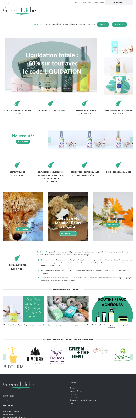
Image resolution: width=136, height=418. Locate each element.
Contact (72, 388)
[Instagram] (7, 401)
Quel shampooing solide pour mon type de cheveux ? (68, 325)
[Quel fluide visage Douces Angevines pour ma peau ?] (23, 309)
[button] (130, 24)
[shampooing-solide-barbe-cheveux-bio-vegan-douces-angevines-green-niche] (118, 38)
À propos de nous (76, 391)
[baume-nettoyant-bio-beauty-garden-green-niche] (118, 76)
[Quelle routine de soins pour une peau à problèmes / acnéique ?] (112, 309)
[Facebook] (4, 401)
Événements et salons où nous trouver (83, 400)
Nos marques (74, 397)
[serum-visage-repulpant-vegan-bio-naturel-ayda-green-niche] (118, 57)
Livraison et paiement (11, 411)
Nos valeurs (74, 394)
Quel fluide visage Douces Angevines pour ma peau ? (23, 325)
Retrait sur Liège (9, 414)
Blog (71, 403)
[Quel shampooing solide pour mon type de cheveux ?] (68, 309)
